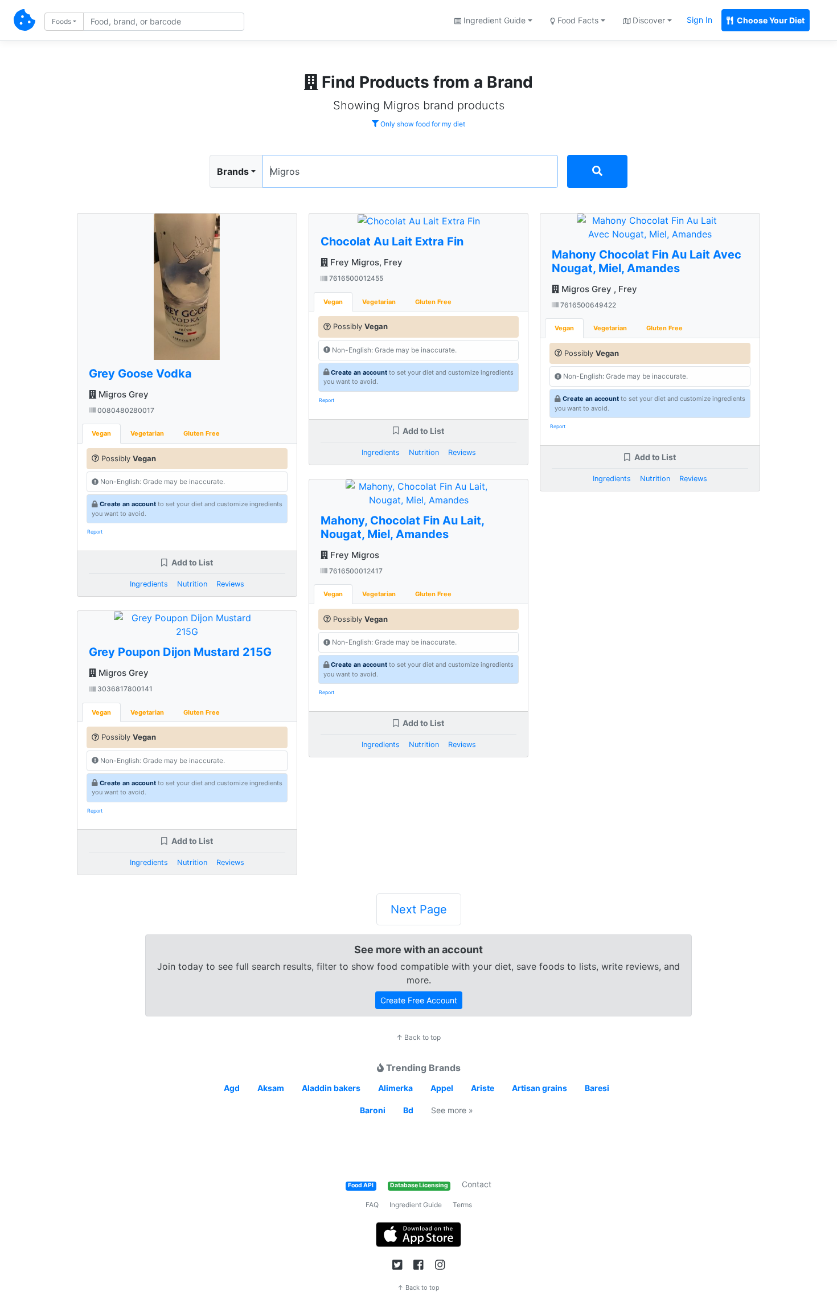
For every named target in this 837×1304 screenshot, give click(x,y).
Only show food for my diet (422, 124)
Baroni (372, 1110)
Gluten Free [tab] (201, 433)
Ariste (482, 1088)
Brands (233, 171)
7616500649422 (587, 305)
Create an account (128, 504)
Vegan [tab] (101, 433)
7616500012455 (355, 278)
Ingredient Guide (415, 1204)
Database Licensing (419, 1185)
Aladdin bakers (331, 1088)
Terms (462, 1204)
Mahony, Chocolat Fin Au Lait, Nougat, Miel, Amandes (402, 527)
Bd (408, 1110)
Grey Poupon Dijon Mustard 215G (180, 652)
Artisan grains (539, 1088)
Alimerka (395, 1088)
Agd (232, 1088)
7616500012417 (355, 571)
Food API (361, 1185)
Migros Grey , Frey (598, 289)
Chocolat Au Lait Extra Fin (392, 241)
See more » (452, 1110)
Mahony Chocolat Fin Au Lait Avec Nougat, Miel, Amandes (646, 261)
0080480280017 (125, 410)
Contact (476, 1184)
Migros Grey (122, 394)
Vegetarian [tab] (147, 433)
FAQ (372, 1204)
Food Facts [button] (576, 20)
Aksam (270, 1088)
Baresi (597, 1088)
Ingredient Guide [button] (493, 20)
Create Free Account (418, 1000)
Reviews (230, 584)
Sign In (699, 19)
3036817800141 (124, 688)
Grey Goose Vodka (140, 373)
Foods (61, 21)
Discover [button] (647, 20)
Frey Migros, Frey (365, 262)
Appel (441, 1088)
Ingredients (149, 584)
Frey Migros (353, 555)
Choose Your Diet (770, 20)
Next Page (419, 909)
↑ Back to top (418, 1037)
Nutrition (192, 584)
